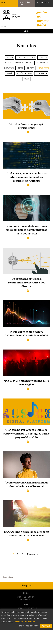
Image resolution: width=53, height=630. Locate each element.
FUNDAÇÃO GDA (24, 3)
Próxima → (32, 554)
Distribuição (42, 63)
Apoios (10, 57)
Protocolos (41, 74)
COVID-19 (42, 57)
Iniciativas (9, 68)
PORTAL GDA (43, 2)
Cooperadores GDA (26, 57)
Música (30, 68)
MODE (4, 26)
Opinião (9, 74)
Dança (8, 63)
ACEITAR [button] (46, 626)
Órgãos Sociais (24, 74)
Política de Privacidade (24, 621)
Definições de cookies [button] (29, 625)
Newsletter (43, 68)
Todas (26, 79)
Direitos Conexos (23, 63)
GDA (3, 2)
